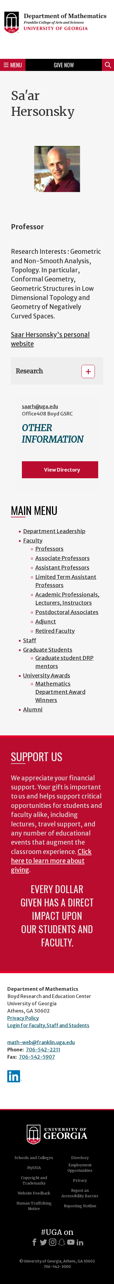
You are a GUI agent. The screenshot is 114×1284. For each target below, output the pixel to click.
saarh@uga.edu (40, 406)
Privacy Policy (23, 1018)
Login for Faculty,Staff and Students (48, 1025)
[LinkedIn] (80, 1242)
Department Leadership (54, 531)
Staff (29, 640)
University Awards (46, 675)
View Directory (62, 470)
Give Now (64, 65)
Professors (49, 548)
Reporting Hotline (80, 1206)
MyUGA (34, 1167)
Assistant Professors (62, 567)
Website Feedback (34, 1193)
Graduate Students (47, 649)
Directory (80, 1157)
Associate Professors (62, 558)
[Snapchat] (61, 1242)
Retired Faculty (55, 630)
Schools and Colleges (34, 1157)
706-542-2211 (43, 1050)
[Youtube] (70, 1242)
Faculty (33, 540)
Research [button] (29, 371)
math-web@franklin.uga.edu (41, 1042)
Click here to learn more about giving (51, 861)
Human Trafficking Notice (34, 1206)
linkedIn (14, 1076)
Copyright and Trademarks (34, 1180)
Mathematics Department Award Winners (60, 692)
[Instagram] (52, 1242)
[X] (43, 1242)
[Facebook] (34, 1242)
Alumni (33, 709)
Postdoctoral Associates (66, 612)
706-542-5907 (37, 1057)
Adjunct (45, 621)
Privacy (80, 1180)
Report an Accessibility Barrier (79, 1193)
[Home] (57, 28)
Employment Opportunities (79, 1168)
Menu (16, 65)
